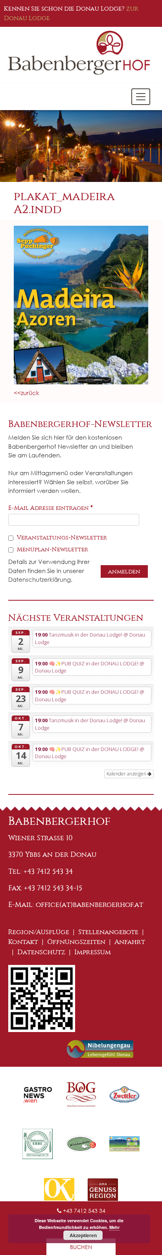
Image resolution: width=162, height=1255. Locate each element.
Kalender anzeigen (127, 773)
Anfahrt (129, 942)
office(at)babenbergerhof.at (89, 904)
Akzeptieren (83, 1235)
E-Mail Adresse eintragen (50, 507)
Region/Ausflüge (38, 932)
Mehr (114, 1227)
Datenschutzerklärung (39, 579)
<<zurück (26, 393)
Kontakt (23, 942)
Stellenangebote (108, 932)
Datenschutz (41, 952)
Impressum (92, 952)
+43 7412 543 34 (83, 1210)
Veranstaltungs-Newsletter (61, 537)
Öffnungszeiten (76, 942)
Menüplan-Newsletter (51, 549)
